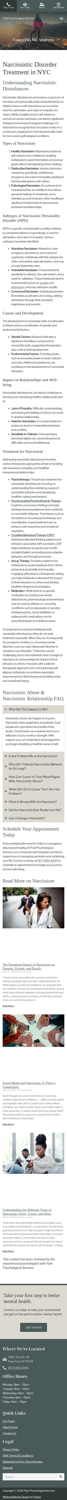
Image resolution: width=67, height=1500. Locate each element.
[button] (61, 18)
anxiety (44, 283)
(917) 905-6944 (47, 860)
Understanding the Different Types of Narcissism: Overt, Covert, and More (27, 1212)
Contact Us (9, 1433)
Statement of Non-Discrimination (23, 1462)
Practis (37, 1497)
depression (17, 287)
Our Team (9, 1421)
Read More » (8, 1006)
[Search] (60, 1476)
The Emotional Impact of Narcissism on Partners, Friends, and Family (29, 966)
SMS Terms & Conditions (18, 1456)
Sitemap (8, 1468)
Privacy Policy (11, 1449)
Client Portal (10, 1427)
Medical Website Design (16, 1497)
